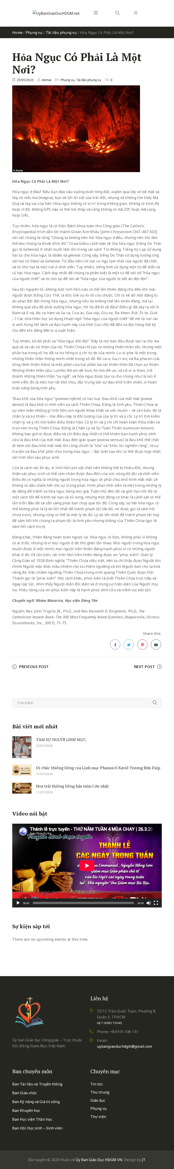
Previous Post (34, 666)
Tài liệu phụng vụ (61, 32)
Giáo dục (97, 1100)
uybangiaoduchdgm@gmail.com (124, 1046)
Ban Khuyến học (26, 1110)
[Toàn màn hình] (156, 903)
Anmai (46, 80)
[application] (87, 865)
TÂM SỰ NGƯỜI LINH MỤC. (61, 739)
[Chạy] (18, 903)
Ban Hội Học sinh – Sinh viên (37, 1128)
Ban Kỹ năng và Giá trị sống (36, 1101)
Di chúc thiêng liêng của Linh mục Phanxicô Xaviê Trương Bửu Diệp (98, 767)
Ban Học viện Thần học (32, 1119)
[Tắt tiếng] (148, 903)
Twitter (129, 644)
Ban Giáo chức (24, 1092)
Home (17, 32)
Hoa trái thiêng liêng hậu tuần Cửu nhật (72, 786)
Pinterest (142, 644)
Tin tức (96, 1084)
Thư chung (99, 1092)
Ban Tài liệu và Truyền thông (37, 1084)
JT (143, 1159)
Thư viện (98, 1116)
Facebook (115, 644)
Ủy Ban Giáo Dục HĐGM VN (99, 1159)
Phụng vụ (34, 32)
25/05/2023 (25, 80)
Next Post (144, 666)
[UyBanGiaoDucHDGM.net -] (56, 13)
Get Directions (109, 1023)
